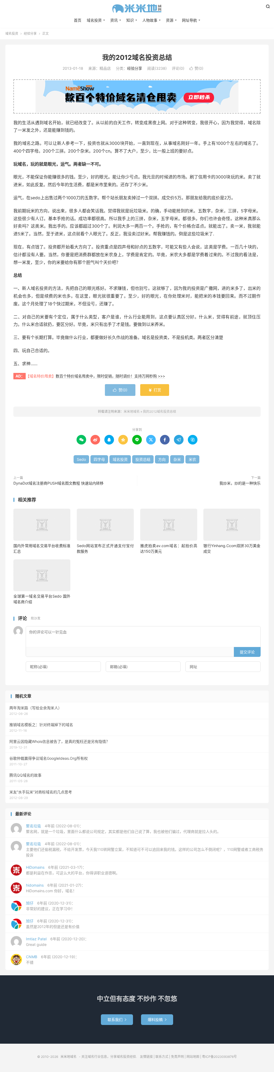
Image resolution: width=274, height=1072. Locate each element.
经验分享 (30, 34)
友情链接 (146, 1057)
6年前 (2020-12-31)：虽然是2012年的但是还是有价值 (52, 924)
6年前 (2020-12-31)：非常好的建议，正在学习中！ (50, 906)
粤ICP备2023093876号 (219, 1057)
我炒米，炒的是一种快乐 (240, 483)
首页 (77, 20)
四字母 (99, 459)
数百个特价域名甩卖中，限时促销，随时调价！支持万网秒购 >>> (110, 376)
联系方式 (161, 1057)
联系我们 (117, 1019)
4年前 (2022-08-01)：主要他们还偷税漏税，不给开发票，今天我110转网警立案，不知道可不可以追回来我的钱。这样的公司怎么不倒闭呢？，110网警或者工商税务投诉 (144, 849)
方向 (162, 459)
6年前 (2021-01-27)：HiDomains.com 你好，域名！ (55, 888)
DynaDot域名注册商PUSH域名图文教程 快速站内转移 (58, 483)
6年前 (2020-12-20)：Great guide (57, 942)
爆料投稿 (157, 1019)
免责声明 (177, 1057)
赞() (196, 68)
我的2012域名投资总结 (137, 57)
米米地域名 (137, 8)
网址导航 (189, 20)
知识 (130, 20)
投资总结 (142, 459)
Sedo (81, 459)
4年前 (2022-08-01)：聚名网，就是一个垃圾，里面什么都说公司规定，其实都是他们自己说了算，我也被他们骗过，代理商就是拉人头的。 (123, 829)
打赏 (154, 390)
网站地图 (193, 1057)
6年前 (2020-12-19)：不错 (52, 959)
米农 (192, 459)
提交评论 (247, 652)
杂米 (177, 459)
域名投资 (94, 20)
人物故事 (149, 20)
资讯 (114, 20)
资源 (169, 20)
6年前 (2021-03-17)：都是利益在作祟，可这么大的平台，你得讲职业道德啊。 (73, 870)
